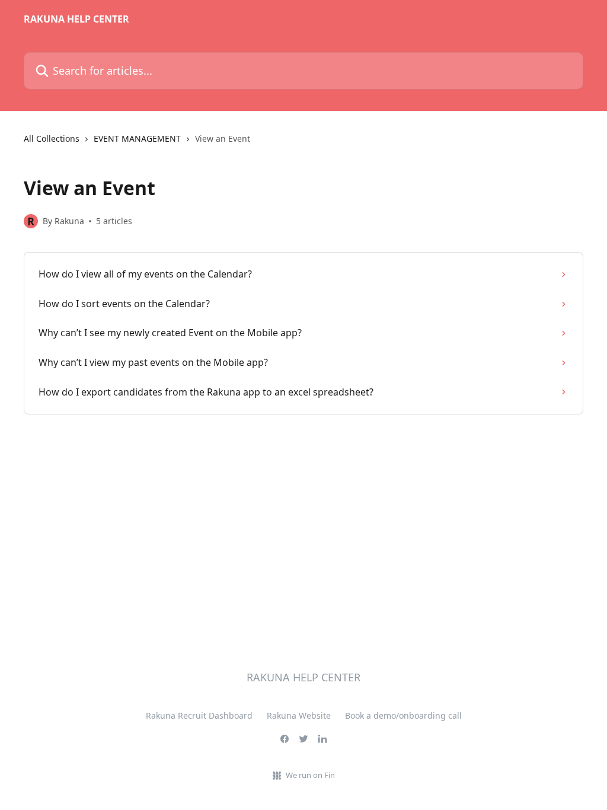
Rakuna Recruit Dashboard (199, 715)
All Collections (51, 138)
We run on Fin (310, 775)
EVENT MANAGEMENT (137, 138)
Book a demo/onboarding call (403, 715)
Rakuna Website (299, 715)
